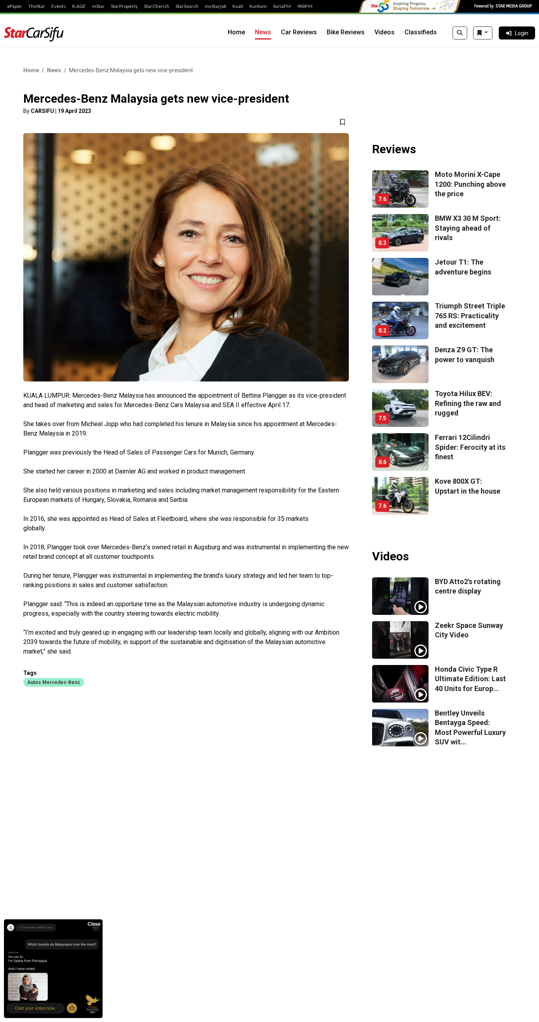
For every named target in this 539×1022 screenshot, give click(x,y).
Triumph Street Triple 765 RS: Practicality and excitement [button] (470, 315)
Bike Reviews (346, 32)
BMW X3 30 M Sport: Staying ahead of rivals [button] (468, 228)
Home (236, 32)
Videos (384, 32)
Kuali (237, 6)
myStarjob (215, 6)
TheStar (36, 6)
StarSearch (187, 6)
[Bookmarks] (482, 33)
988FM (305, 6)
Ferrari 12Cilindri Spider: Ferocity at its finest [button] (470, 447)
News (263, 32)
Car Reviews (299, 32)
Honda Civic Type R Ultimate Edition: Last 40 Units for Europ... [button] (470, 679)
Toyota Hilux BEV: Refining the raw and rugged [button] (468, 403)
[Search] (460, 33)
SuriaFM (282, 6)
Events (58, 6)
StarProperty (124, 6)
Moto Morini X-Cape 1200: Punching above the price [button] (470, 184)
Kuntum (258, 6)
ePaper (14, 6)
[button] (53, 682)
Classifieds (420, 32)
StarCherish (156, 6)
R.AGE (79, 6)
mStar (98, 6)
